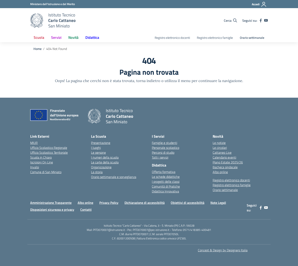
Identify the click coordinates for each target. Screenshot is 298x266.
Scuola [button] (39, 37)
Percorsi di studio (163, 152)
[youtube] (266, 20)
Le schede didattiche (166, 176)
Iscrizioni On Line (41, 162)
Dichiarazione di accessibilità (144, 202)
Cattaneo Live (222, 152)
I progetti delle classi (165, 181)
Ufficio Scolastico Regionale (48, 147)
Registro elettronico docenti (172, 37)
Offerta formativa (163, 171)
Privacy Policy (108, 202)
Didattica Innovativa (165, 191)
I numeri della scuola (105, 157)
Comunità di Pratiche (166, 186)
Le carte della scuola (105, 162)
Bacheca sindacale (225, 167)
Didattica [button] (92, 37)
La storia (97, 172)
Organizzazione (101, 167)
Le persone (98, 152)
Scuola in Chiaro (41, 157)
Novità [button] (73, 37)
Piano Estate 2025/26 (228, 162)
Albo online (220, 172)
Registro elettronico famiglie (215, 37)
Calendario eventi (224, 157)
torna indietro (148, 80)
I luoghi (96, 147)
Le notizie (219, 142)
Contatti (86, 209)
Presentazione (100, 142)
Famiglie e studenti (164, 142)
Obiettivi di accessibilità (187, 202)
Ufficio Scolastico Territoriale (49, 152)
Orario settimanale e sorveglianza (113, 176)
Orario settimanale (252, 37)
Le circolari (220, 147)
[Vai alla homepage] (36, 20)
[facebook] (261, 20)
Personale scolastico (165, 147)
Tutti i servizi (160, 157)
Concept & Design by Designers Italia (223, 250)
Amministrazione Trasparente (51, 202)
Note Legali (218, 202)
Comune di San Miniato (45, 172)
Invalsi (34, 167)
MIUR (34, 142)
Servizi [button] (56, 37)
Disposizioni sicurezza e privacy (52, 209)
